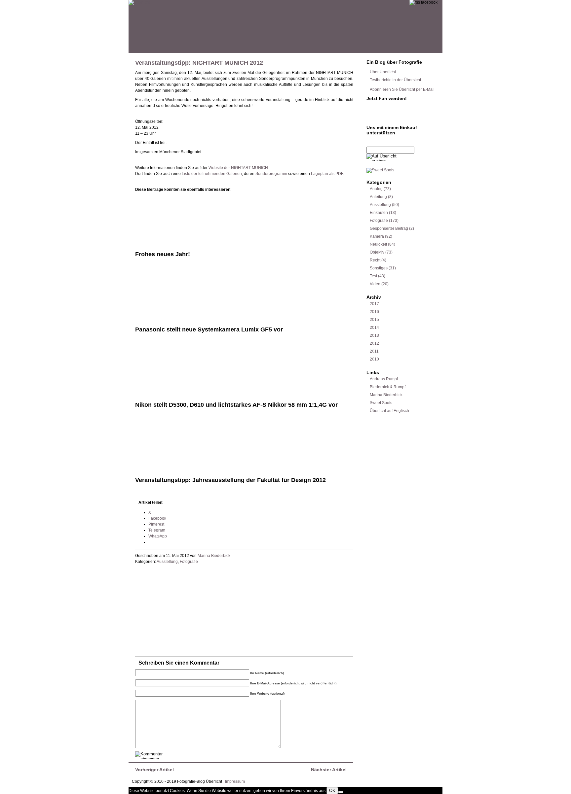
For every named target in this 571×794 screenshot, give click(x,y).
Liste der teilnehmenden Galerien (212, 173)
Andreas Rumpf (384, 379)
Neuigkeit (378, 244)
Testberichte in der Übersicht (395, 80)
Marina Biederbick (214, 555)
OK (332, 790)
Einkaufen (379, 212)
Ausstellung (167, 561)
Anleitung (378, 196)
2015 (374, 319)
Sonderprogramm (271, 173)
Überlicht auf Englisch (389, 410)
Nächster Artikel (329, 769)
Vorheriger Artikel (154, 769)
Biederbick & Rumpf (387, 387)
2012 (374, 343)
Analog (376, 189)
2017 (374, 303)
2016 (374, 311)
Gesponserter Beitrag (389, 228)
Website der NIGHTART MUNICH (238, 167)
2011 (374, 351)
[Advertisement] (184, 611)
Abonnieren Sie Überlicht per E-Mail (402, 89)
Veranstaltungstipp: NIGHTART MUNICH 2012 (199, 62)
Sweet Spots (381, 402)
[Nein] (340, 792)
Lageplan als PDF (327, 173)
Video (375, 284)
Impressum (235, 781)
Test (373, 276)
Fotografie (189, 561)
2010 (374, 359)
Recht (375, 260)
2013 (374, 335)
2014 (374, 327)
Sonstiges (379, 268)
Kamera (377, 236)
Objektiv (377, 252)
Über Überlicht (383, 72)
